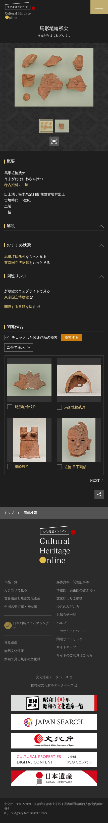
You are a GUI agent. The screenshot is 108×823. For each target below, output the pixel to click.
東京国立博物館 (16, 263)
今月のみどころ (68, 606)
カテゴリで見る (15, 590)
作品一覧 (10, 582)
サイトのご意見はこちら (74, 655)
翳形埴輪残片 (25, 407)
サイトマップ (66, 647)
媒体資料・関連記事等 (73, 582)
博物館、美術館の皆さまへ (76, 590)
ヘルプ (61, 623)
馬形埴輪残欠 (14, 257)
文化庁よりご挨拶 (70, 598)
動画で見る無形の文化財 (22, 659)
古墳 (24, 185)
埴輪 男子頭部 (75, 467)
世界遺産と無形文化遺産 (22, 598)
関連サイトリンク (70, 639)
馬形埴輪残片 (74, 407)
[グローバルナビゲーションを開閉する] (99, 7)
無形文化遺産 (14, 651)
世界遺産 (10, 643)
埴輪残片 (22, 467)
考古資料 (11, 185)
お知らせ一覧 (66, 614)
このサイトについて (71, 631)
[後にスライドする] (97, 480)
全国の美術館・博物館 (20, 606)
